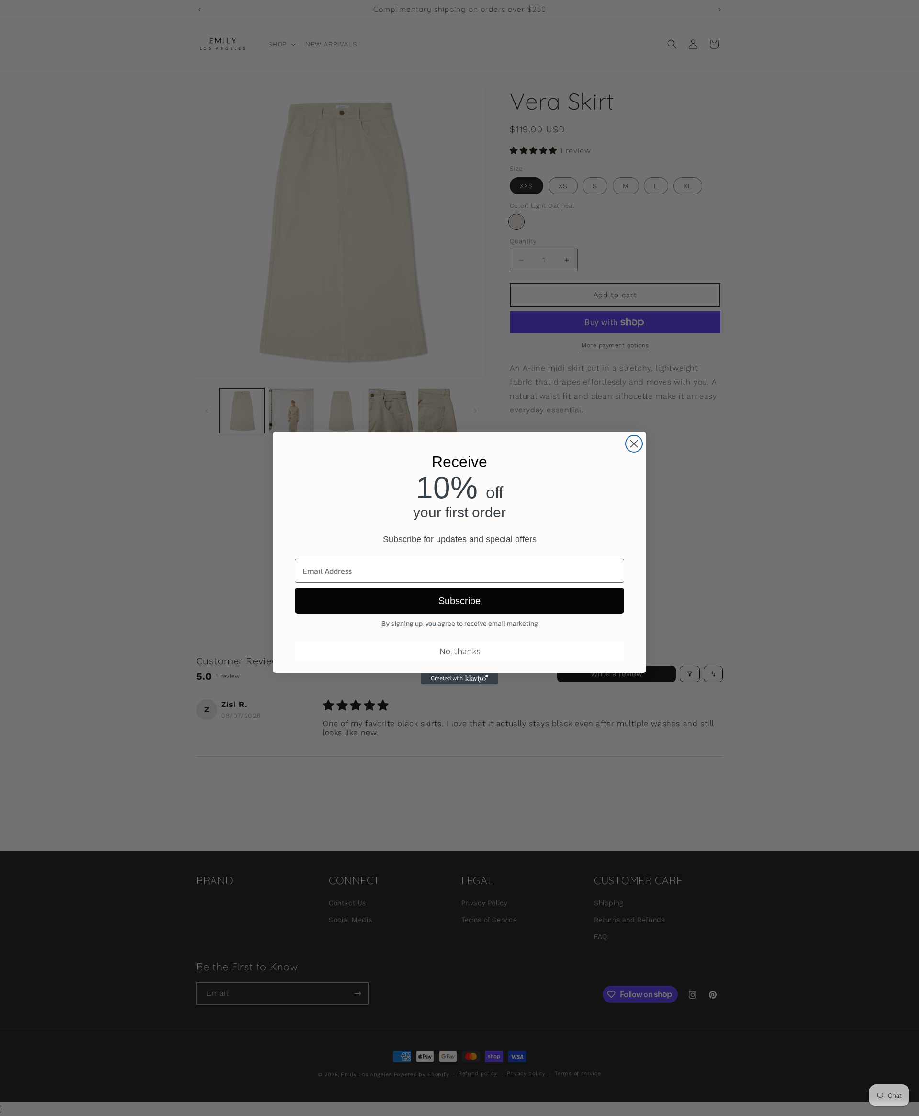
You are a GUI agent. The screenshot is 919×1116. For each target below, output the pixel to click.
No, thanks (459, 651)
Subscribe (459, 600)
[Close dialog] (634, 443)
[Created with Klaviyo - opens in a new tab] (459, 678)
